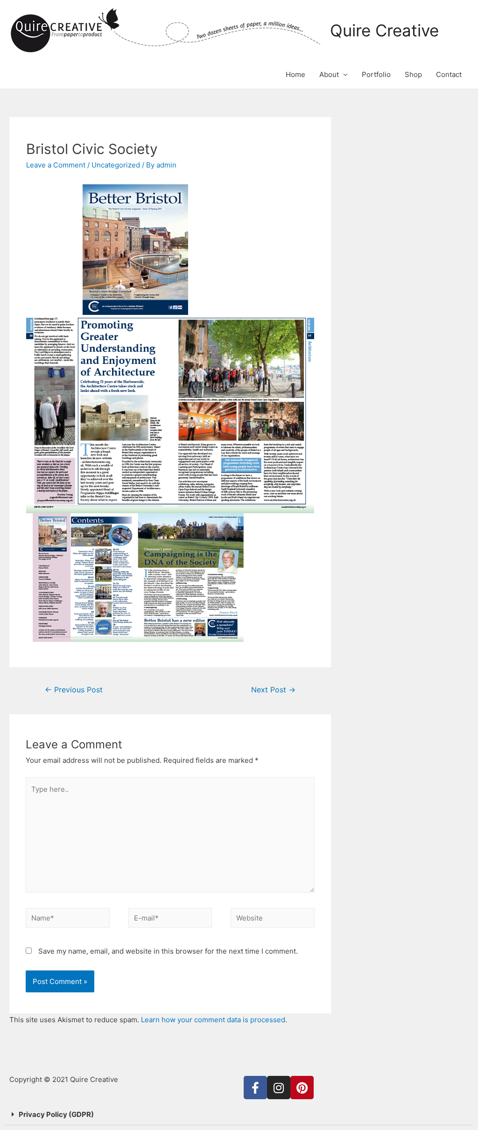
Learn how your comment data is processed (213, 1019)
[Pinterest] (302, 1087)
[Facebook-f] (255, 1087)
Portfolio (376, 74)
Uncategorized (115, 164)
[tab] (239, 1114)
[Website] (273, 919)
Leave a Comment (55, 164)
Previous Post (74, 689)
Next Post (273, 689)
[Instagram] (278, 1087)
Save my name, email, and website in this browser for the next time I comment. (168, 951)
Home (295, 74)
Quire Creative (384, 30)
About (329, 74)
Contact (449, 74)
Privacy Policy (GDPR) (56, 1114)
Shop (413, 74)
